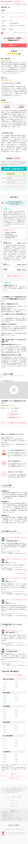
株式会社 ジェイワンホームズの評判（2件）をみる (17, 665)
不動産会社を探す (10, 675)
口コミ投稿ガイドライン (14, 778)
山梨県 (4, 714)
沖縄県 (16, 762)
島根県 (16, 739)
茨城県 (4, 696)
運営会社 (13, 796)
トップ (8, 796)
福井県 (16, 711)
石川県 (4, 711)
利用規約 (19, 796)
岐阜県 (4, 716)
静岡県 (16, 716)
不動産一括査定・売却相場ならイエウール (10, 812)
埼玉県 (16, 698)
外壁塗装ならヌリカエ (6, 814)
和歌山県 (5, 732)
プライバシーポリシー (14, 800)
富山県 (16, 709)
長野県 (16, 714)
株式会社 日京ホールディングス (13, 630)
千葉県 (4, 700)
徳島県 (16, 743)
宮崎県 (16, 759)
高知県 (4, 748)
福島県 (4, 689)
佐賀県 (16, 755)
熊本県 (16, 757)
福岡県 (4, 755)
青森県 (16, 682)
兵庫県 (4, 730)
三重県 (4, 725)
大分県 (4, 759)
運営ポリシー (14, 774)
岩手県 (4, 684)
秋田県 (4, 687)
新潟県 (4, 709)
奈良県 (16, 730)
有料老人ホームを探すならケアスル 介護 (10, 817)
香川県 (4, 746)
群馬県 (4, 698)
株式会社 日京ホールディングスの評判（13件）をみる (16, 645)
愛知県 (4, 719)
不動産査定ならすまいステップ (8, 815)
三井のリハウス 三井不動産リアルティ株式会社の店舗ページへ (14, 423)
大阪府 (16, 727)
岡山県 (4, 741)
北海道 (4, 682)
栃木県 (16, 696)
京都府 (4, 727)
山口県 (4, 743)
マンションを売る (18, 674)
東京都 (16, 700)
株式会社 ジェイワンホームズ (13, 649)
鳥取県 (4, 739)
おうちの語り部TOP (4, 4)
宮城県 (16, 684)
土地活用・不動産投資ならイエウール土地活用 (11, 819)
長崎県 (4, 757)
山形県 (16, 687)
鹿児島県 (5, 762)
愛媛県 (16, 746)
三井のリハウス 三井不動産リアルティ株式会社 (18, 4)
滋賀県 (16, 725)
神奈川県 (5, 703)
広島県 (16, 741)
